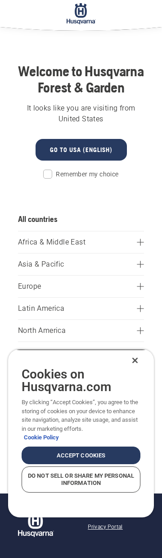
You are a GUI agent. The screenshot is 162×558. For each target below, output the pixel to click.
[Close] (135, 360)
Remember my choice (87, 174)
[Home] (81, 13)
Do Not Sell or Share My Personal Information (81, 479)
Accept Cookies (81, 455)
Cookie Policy (41, 437)
